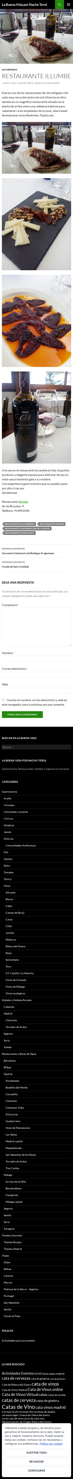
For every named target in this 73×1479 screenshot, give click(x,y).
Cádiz (9, 905)
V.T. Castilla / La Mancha (20, 973)
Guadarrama (13, 1121)
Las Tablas (11, 1134)
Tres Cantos (12, 1168)
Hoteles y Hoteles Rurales (17, 1000)
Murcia (8, 1282)
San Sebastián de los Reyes (21, 1154)
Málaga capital (14, 1201)
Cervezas (9, 805)
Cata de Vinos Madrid (14, 1389)
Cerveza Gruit (10, 1411)
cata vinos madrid (50, 1407)
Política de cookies (51, 1443)
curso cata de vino (12, 1418)
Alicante (10, 892)
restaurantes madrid (52, 524)
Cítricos (8, 818)
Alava (7, 1262)
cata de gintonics (57, 1379)
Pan (6, 852)
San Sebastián (11, 1302)
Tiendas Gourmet (12, 1235)
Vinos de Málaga (15, 986)
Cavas (9, 919)
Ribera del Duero (15, 946)
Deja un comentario (47, 83)
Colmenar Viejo (15, 1107)
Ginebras (9, 825)
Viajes (5, 1255)
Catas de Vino (18, 1406)
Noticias (8, 838)
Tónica (7, 879)
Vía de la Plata (12, 1316)
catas (43, 1394)
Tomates (8, 872)
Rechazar (36, 1461)
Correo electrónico (15, 668)
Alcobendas (9, 69)
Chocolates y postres (16, 811)
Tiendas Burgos (13, 1242)
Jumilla (10, 932)
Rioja (9, 953)
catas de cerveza (19, 1400)
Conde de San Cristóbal (15, 564)
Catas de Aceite (57, 1394)
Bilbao (7, 1067)
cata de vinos (45, 1384)
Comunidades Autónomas (21, 845)
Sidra (7, 865)
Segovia (8, 1033)
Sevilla (7, 1215)
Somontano (12, 959)
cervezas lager (10, 1415)
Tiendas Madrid (13, 1248)
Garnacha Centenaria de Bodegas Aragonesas (28, 551)
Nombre (8, 653)
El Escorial (12, 1114)
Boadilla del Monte (17, 1087)
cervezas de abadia (44, 1411)
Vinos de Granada (16, 979)
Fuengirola (12, 1195)
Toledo (8, 1047)
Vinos (7, 885)
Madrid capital (14, 1141)
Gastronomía (9, 791)
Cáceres (8, 1275)
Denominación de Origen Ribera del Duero (26, 1421)
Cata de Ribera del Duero (16, 1384)
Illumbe (23, 501)
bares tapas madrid (53, 1373)
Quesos (8, 858)
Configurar (36, 1470)
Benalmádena (13, 1188)
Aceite (7, 798)
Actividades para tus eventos (18, 1340)
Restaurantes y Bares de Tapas (19, 1053)
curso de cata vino (33, 1418)
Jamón (7, 832)
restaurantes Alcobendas (20, 524)
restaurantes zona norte (19, 533)
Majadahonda (14, 1148)
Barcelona (10, 1060)
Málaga (8, 1174)
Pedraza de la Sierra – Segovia (21, 1289)
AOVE (38, 1373)
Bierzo (9, 899)
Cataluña (9, 1006)
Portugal (9, 1295)
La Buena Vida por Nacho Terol (24, 4)
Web (5, 684)
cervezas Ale (26, 1411)
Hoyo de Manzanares (18, 1127)
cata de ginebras (40, 1378)
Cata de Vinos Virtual (20, 1394)
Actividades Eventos (18, 1373)
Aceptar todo (36, 1452)
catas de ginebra (47, 1401)
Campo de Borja (15, 912)
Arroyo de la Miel (16, 1181)
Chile (9, 926)
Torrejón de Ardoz (16, 1027)
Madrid (8, 1013)
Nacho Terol (26, 83)
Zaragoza (9, 1228)
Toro (8, 966)
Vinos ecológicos (15, 993)
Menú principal (68, 4)
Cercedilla (12, 1094)
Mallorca (11, 939)
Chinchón (11, 1020)
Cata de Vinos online (45, 1389)
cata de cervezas (16, 1378)
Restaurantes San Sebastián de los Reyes (27, 528)
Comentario (10, 605)
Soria (7, 1040)
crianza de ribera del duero (34, 1415)
